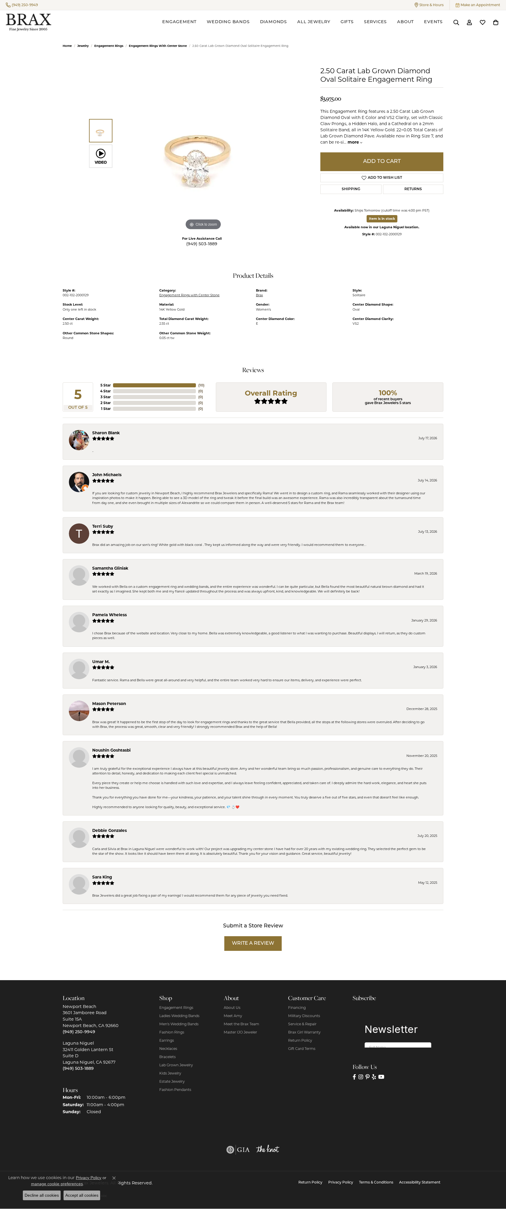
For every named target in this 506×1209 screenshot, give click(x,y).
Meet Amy (233, 1016)
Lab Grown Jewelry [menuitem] (176, 1065)
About (405, 22)
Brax (259, 295)
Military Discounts (304, 1016)
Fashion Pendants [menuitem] (175, 1089)
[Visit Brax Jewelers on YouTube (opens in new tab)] (381, 1077)
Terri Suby (102, 526)
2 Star (105, 403)
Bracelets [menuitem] (167, 1057)
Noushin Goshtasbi (111, 750)
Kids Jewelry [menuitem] (170, 1073)
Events (433, 22)
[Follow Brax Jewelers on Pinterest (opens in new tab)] (367, 1077)
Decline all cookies (42, 1195)
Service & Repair (302, 1024)
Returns (413, 189)
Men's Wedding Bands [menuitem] (179, 1024)
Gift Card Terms (301, 1048)
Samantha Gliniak (110, 568)
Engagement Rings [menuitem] (176, 1007)
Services (375, 22)
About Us (232, 1007)
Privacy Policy (340, 1182)
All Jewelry (313, 22)
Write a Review (253, 943)
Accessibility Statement (419, 1182)
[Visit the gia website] (238, 1149)
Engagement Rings (108, 46)
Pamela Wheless (109, 614)
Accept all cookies (81, 1195)
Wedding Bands (228, 22)
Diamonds (273, 22)
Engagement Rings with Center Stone (158, 46)
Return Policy (300, 1040)
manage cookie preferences (57, 1183)
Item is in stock (382, 219)
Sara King (102, 877)
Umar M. (101, 661)
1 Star (106, 408)
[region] (203, 143)
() (201, 385)
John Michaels (107, 474)
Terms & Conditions (376, 1182)
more (354, 142)
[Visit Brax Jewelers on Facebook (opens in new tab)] (354, 1077)
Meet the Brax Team (241, 1024)
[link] (22, 5)
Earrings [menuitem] (166, 1040)
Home (67, 46)
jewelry (83, 46)
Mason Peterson (109, 703)
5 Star (105, 385)
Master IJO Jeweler (240, 1032)
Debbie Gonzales (109, 830)
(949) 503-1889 (201, 244)
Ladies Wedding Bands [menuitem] (179, 1016)
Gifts (347, 22)
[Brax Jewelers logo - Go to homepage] (28, 22)
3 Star (105, 397)
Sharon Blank (106, 432)
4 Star (105, 391)
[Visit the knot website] (268, 1149)
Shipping (351, 189)
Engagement (179, 22)
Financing (297, 1007)
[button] (429, 5)
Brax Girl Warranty (304, 1032)
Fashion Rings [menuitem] (171, 1032)
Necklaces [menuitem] (168, 1048)
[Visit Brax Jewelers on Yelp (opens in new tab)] (374, 1077)
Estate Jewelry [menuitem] (172, 1081)
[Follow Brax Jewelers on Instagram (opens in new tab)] (360, 1077)
